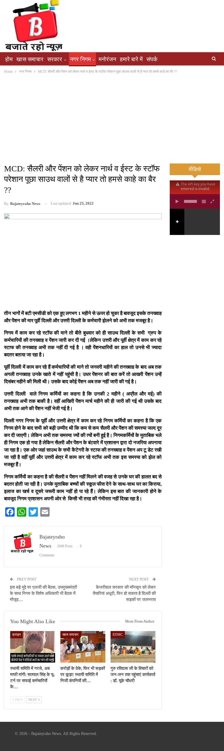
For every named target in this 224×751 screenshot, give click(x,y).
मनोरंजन (107, 59)
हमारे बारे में (131, 59)
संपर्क (152, 59)
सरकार (54, 59)
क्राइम (16, 634)
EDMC (118, 634)
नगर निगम (80, 59)
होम (9, 59)
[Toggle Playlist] (204, 201)
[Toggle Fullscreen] (212, 201)
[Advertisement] (112, 118)
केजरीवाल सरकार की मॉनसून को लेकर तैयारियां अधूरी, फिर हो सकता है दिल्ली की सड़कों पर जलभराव (124, 593)
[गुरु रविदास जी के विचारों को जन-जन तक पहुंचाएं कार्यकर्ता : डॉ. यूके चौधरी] (133, 647)
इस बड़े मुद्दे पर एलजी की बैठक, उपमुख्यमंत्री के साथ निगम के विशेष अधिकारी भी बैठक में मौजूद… (43, 593)
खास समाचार (29, 59)
